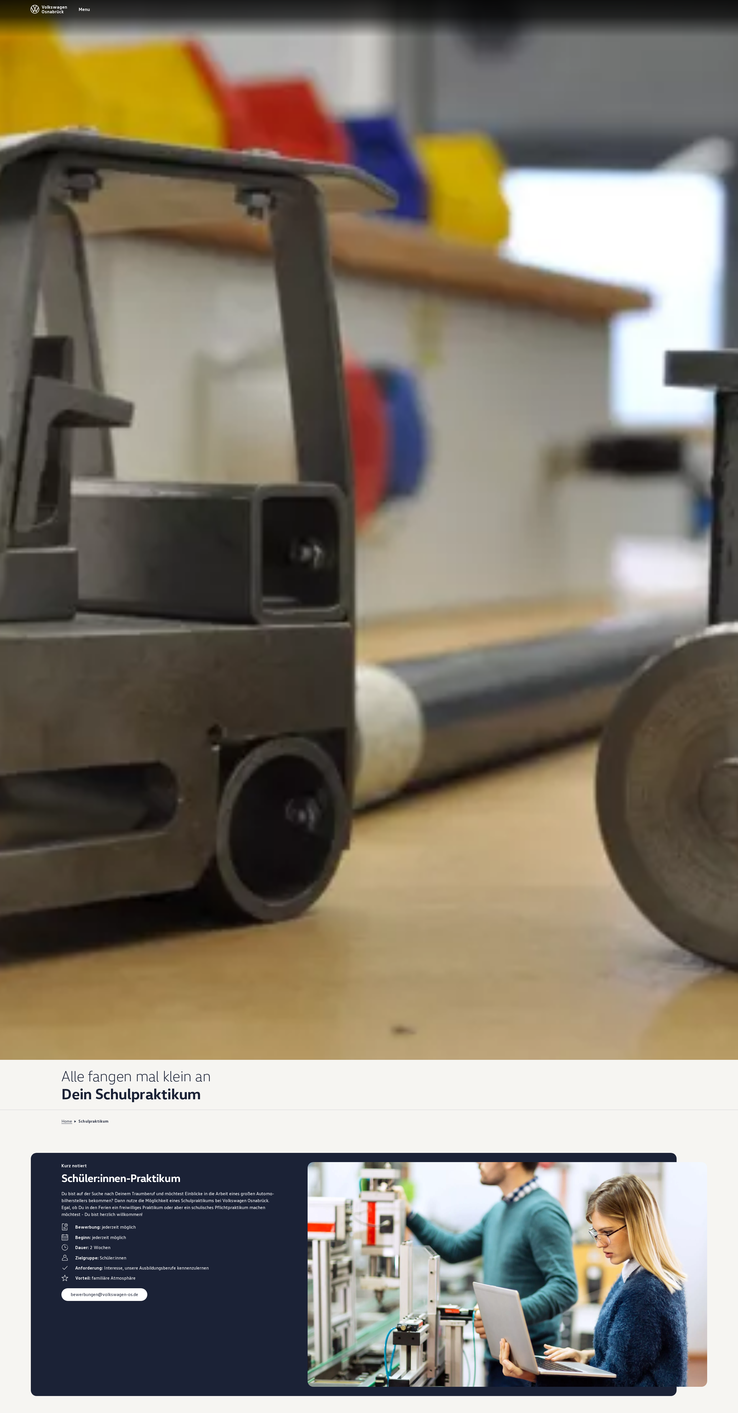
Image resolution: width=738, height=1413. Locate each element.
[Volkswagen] (35, 9)
